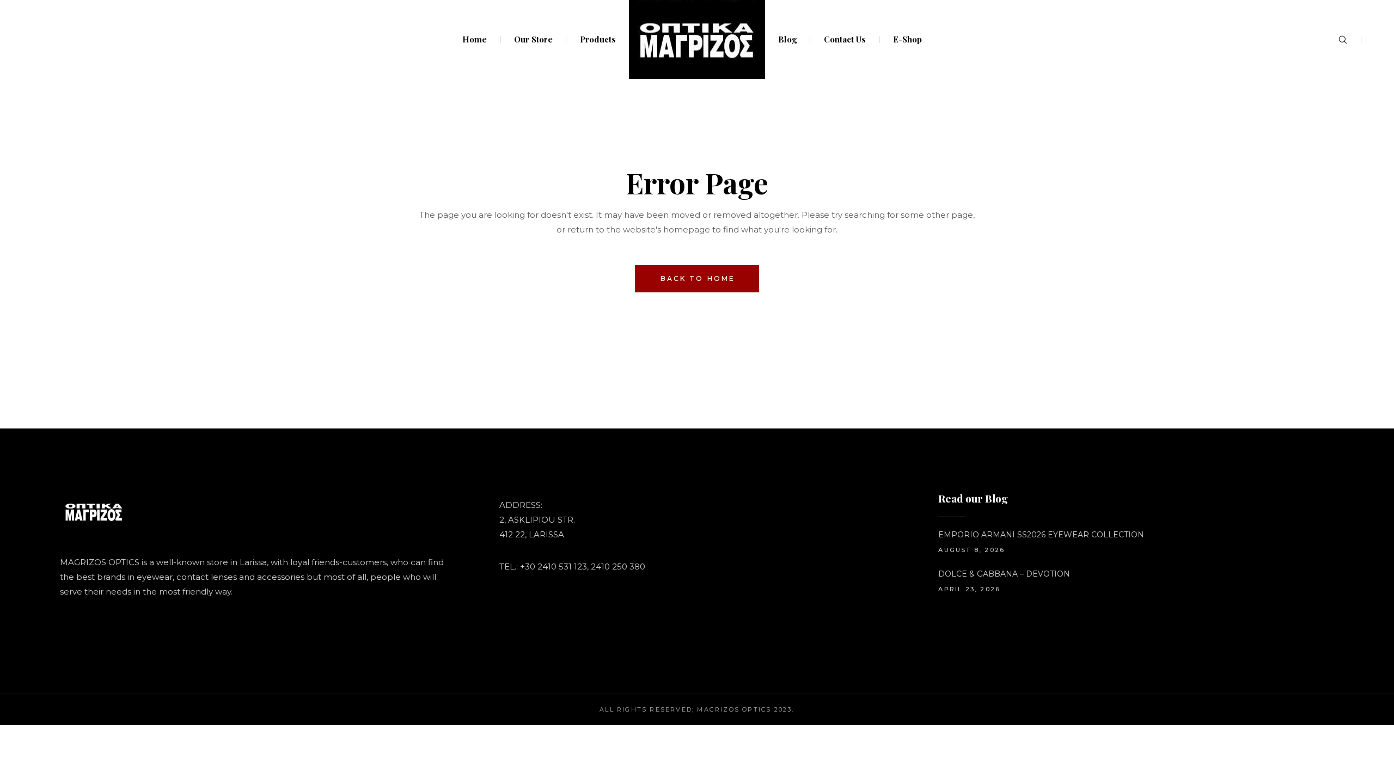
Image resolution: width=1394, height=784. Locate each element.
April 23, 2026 (969, 589)
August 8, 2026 (971, 550)
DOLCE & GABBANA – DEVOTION (1004, 574)
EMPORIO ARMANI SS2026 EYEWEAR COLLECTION (1041, 535)
